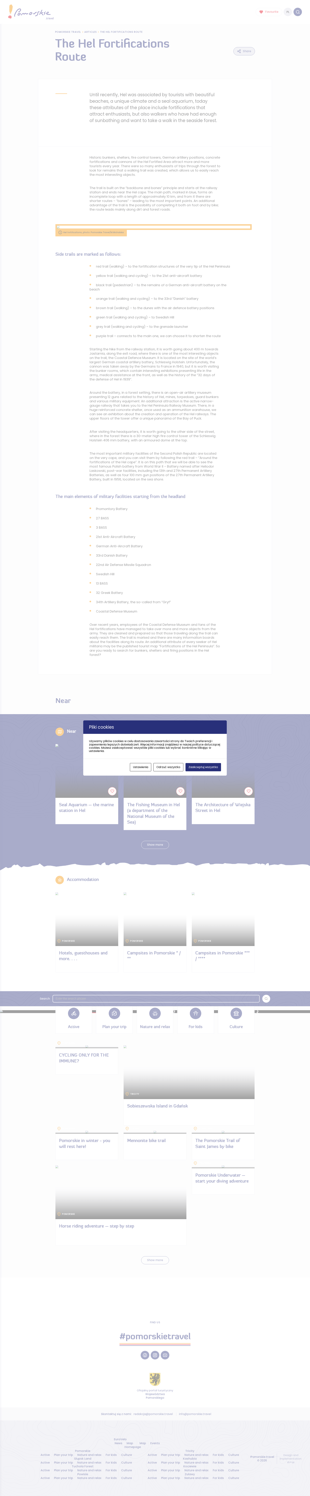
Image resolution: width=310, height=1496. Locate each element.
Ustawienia (140, 767)
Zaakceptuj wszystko (203, 767)
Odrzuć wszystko (168, 767)
